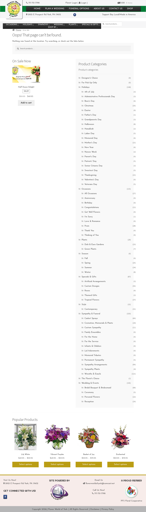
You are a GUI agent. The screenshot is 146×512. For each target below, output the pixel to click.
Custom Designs (92, 286)
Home (18, 30)
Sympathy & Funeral (91, 314)
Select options (25, 464)
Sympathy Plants (92, 369)
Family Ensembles (93, 332)
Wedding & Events (90, 383)
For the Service (91, 342)
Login (83, 3)
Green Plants (90, 249)
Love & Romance (92, 221)
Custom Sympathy (93, 328)
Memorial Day (91, 138)
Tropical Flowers (92, 300)
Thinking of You (92, 235)
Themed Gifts (91, 295)
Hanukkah (89, 129)
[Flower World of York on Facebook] (74, 14)
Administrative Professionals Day (100, 97)
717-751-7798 (33, 3)
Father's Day (90, 115)
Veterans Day (91, 184)
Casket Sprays (91, 318)
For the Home (91, 337)
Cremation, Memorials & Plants (99, 323)
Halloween (89, 124)
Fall (86, 258)
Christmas (89, 106)
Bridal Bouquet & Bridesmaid (98, 388)
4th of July (89, 92)
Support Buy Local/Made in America (119, 15)
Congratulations (92, 207)
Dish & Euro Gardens (94, 245)
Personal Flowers (92, 397)
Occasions (86, 189)
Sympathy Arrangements (96, 365)
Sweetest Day (91, 171)
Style (84, 305)
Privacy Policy (108, 509)
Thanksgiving (90, 175)
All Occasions (91, 194)
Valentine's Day (92, 180)
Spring (87, 263)
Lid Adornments (92, 351)
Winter (88, 272)
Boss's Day (89, 101)
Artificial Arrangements (95, 282)
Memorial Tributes (93, 355)
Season (85, 254)
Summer (88, 268)
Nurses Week (91, 152)
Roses (87, 291)
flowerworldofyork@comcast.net (100, 484)
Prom (87, 226)
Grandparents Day (93, 120)
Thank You (89, 231)
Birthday (88, 203)
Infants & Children (93, 346)
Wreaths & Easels (93, 374)
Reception (89, 402)
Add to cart (26, 103)
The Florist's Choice (90, 379)
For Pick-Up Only (89, 83)
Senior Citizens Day (93, 166)
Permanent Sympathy (94, 360)
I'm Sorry (89, 217)
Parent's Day (90, 157)
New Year (89, 147)
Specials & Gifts (89, 277)
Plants (84, 240)
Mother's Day (91, 143)
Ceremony (89, 392)
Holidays (86, 87)
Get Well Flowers (92, 212)
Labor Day (89, 134)
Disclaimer (95, 509)
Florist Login (71, 3)
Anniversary (90, 198)
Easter (88, 110)
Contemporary (91, 309)
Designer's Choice (90, 78)
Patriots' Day (90, 161)
